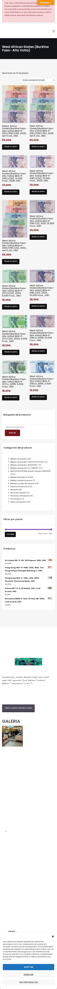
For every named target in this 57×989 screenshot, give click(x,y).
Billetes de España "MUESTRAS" (24, 465)
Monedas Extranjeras (19, 495)
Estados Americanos (19, 486)
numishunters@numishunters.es (16, 689)
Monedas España (18, 492)
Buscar (12, 433)
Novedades (15, 498)
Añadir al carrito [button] (10, 146)
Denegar (28, 974)
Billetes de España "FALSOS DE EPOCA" (27, 462)
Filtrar (10, 534)
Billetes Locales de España (22, 483)
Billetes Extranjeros (18, 477)
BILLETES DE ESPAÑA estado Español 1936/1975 (30, 471)
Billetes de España (18, 459)
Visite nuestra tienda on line (18, 707)
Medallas (14, 489)
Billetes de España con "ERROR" (24, 468)
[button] (52, 936)
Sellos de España (18, 502)
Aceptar (28, 967)
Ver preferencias (28, 982)
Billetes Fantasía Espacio (21, 480)
